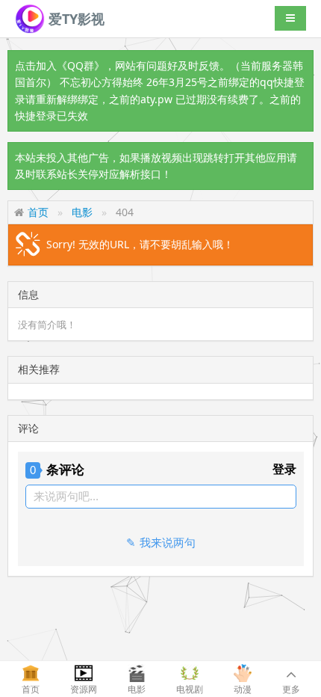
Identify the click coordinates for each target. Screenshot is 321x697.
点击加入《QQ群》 (60, 65)
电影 (82, 212)
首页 (38, 212)
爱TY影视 (75, 19)
